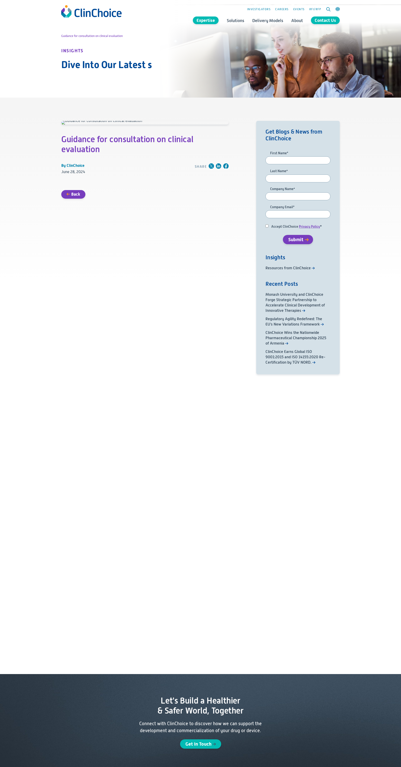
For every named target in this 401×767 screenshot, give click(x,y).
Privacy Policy (309, 226)
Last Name (279, 171)
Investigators (259, 9)
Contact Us (325, 20)
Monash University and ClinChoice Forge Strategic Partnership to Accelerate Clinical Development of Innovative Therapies (295, 302)
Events (299, 9)
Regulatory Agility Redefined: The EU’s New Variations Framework (293, 321)
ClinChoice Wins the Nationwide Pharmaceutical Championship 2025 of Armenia (295, 338)
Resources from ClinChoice (288, 268)
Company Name (282, 189)
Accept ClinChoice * (296, 226)
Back (75, 194)
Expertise (206, 20)
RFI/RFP (315, 9)
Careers (282, 9)
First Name (279, 153)
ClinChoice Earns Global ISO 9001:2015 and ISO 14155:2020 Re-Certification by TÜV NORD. (295, 357)
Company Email (282, 207)
